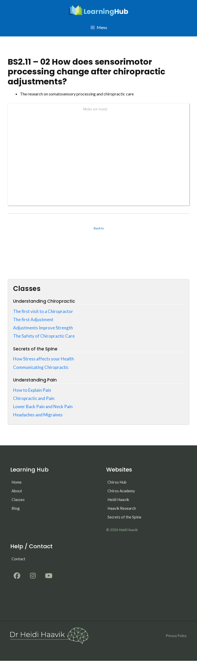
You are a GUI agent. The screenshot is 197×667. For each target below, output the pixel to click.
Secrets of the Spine (124, 517)
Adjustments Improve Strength (43, 327)
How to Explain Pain (32, 390)
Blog (16, 508)
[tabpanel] (98, 148)
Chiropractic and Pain (33, 398)
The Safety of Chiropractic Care (44, 336)
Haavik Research (121, 508)
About (17, 490)
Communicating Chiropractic (40, 367)
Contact (18, 558)
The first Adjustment (33, 319)
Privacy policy (176, 636)
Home (17, 482)
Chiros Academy (121, 490)
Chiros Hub (116, 482)
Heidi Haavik (118, 499)
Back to (99, 228)
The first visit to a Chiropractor (43, 311)
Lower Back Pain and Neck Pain (43, 406)
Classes (18, 499)
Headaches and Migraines (38, 414)
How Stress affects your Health (43, 358)
